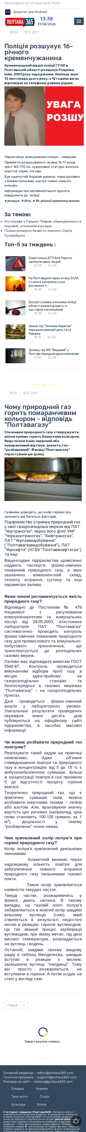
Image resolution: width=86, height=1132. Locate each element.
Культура (18, 1105)
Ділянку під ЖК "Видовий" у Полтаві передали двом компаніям (54, 352)
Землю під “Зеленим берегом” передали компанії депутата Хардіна (50, 330)
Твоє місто (19, 1097)
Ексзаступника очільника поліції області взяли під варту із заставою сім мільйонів (52, 306)
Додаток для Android (30, 12)
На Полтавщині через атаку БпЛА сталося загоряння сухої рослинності (54, 282)
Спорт (44, 1097)
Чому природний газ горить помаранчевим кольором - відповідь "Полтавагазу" (40, 416)
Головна (17, 1089)
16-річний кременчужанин (57, 201)
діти (27, 201)
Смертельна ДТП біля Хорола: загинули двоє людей (50, 260)
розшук (13, 201)
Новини (42, 1089)
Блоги (42, 1105)
